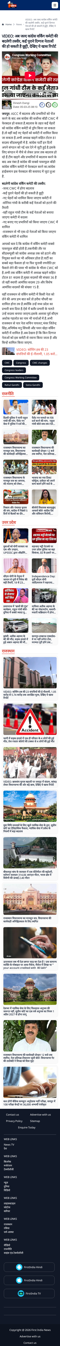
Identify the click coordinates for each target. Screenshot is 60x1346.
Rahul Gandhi (12, 384)
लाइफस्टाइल (9, 1203)
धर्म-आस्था (9, 1232)
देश (5, 1148)
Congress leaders (14, 370)
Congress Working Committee (21, 377)
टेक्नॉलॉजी (9, 1169)
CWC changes (39, 362)
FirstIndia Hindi (33, 1267)
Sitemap (35, 1121)
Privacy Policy (14, 1121)
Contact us (12, 1114)
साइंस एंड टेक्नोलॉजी (13, 1253)
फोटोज (7, 1207)
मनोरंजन (8, 1165)
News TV (9, 1144)
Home (8, 24)
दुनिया (6, 1186)
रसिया (6, 1228)
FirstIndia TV (33, 1293)
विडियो (7, 1190)
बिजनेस (7, 1161)
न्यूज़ (6, 1182)
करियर (7, 1211)
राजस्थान (8, 1224)
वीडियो (7, 1245)
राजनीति (8, 1249)
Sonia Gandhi (33, 384)
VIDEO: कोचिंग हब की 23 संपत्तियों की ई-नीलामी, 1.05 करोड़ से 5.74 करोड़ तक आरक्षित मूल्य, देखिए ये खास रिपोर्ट (36, 351)
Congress (21, 362)
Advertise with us (40, 1114)
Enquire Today (26, 1127)
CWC (7, 362)
